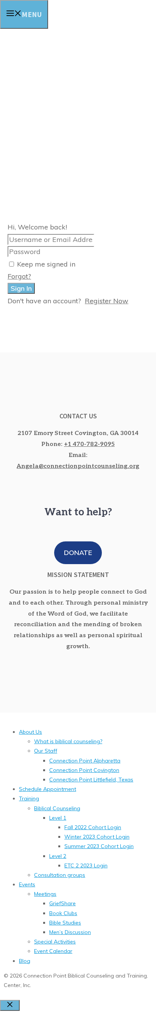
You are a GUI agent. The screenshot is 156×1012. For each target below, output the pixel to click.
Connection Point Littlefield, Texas (91, 779)
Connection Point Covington (84, 770)
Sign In (21, 288)
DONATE (78, 552)
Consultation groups (59, 875)
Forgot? (19, 276)
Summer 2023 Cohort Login (99, 846)
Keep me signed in (46, 264)
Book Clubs (63, 913)
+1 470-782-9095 (89, 444)
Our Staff (45, 750)
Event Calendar (53, 951)
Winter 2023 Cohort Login (96, 836)
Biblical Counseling (57, 808)
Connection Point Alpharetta (84, 760)
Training (29, 798)
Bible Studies (65, 922)
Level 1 (57, 817)
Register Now (106, 300)
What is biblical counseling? (68, 741)
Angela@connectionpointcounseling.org (78, 466)
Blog (24, 960)
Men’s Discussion (70, 932)
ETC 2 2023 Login (86, 865)
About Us (30, 731)
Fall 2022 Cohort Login (92, 827)
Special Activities (55, 941)
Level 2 (57, 856)
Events (27, 884)
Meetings (45, 893)
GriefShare (62, 903)
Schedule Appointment (47, 789)
